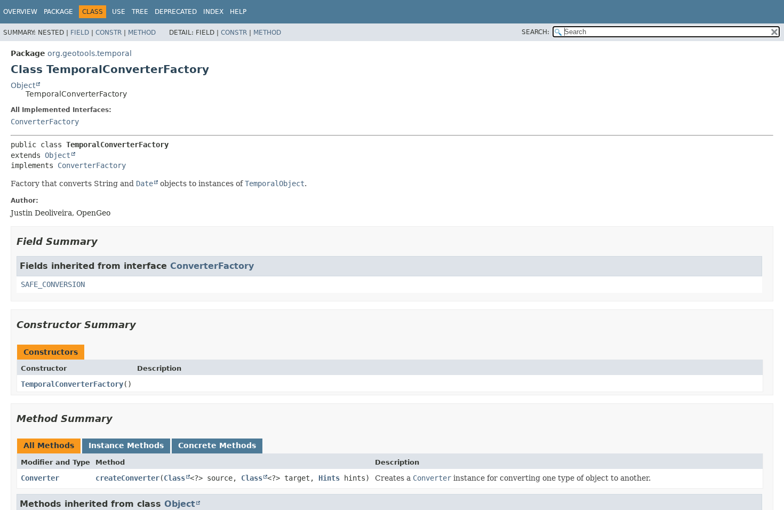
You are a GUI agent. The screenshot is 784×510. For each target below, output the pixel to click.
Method (142, 32)
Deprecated (176, 11)
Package (58, 11)
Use (118, 11)
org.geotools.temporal (89, 53)
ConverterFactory (45, 121)
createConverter (127, 478)
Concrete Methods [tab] (217, 445)
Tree (140, 11)
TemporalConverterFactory (72, 384)
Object (23, 85)
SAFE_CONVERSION (53, 284)
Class (174, 478)
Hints (329, 478)
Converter (40, 478)
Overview (20, 11)
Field (79, 32)
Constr (108, 32)
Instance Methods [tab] (126, 445)
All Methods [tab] (48, 445)
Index (213, 11)
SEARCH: (535, 32)
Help (238, 11)
